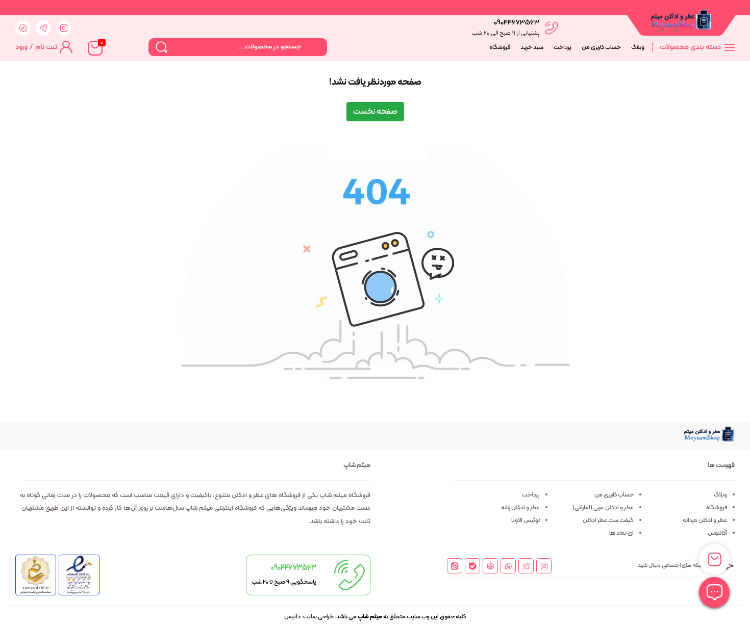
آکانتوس (717, 533)
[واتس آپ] (508, 567)
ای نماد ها (621, 533)
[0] (94, 47)
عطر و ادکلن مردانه (705, 520)
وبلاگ (637, 47)
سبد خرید (531, 47)
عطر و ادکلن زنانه (520, 507)
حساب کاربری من (601, 47)
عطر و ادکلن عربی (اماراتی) (603, 507)
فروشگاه (499, 47)
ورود (21, 47)
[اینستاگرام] (544, 567)
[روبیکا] (490, 566)
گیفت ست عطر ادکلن (608, 520)
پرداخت (562, 47)
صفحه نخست (375, 112)
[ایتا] (455, 566)
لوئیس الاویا (525, 520)
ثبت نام (46, 47)
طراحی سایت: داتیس (309, 616)
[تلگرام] (526, 567)
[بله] (473, 566)
